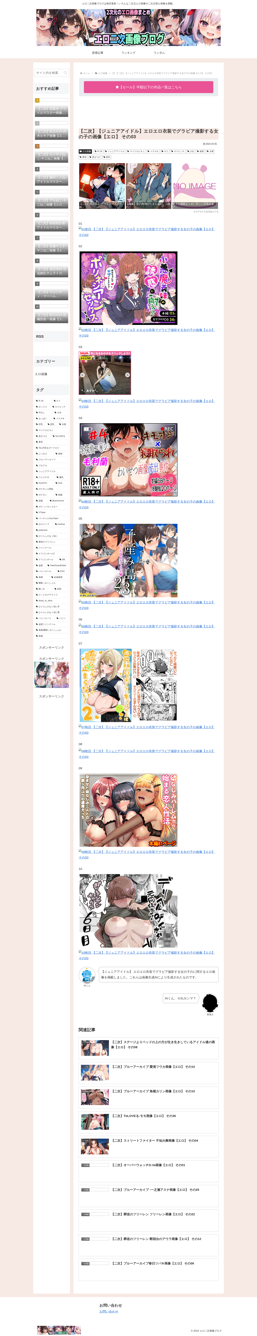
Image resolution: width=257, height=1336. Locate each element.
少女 (192, 151)
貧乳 (108, 157)
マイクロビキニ (137, 151)
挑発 (202, 151)
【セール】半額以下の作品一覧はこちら (150, 87)
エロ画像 (87, 151)
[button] (65, 73)
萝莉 (84, 157)
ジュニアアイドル (116, 151)
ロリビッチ (179, 151)
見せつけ (96, 157)
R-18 (99, 151)
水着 (211, 151)
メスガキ (154, 151)
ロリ (166, 151)
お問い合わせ (108, 1311)
